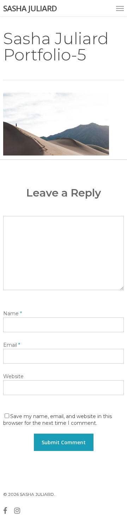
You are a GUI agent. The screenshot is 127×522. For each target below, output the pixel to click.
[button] (120, 8)
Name (12, 313)
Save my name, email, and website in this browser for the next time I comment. (57, 419)
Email (11, 345)
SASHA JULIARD (30, 8)
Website (13, 376)
